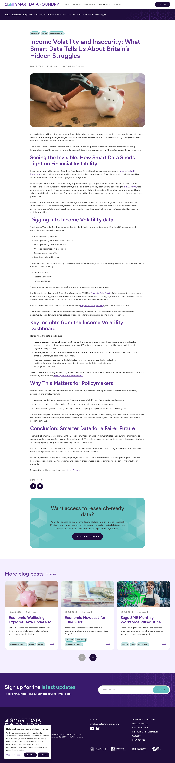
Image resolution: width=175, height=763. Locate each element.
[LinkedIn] (92, 729)
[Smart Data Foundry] (32, 4)
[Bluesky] (98, 729)
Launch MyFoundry (87, 536)
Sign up (161, 690)
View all (51, 574)
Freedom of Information (145, 732)
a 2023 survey (130, 186)
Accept (44, 755)
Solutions (88, 4)
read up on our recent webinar (68, 375)
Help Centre (138, 740)
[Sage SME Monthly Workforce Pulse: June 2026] (143, 615)
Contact (118, 4)
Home (66, 4)
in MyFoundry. (74, 470)
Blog (25, 14)
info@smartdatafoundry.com (104, 724)
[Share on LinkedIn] (33, 486)
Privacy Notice (140, 724)
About (76, 4)
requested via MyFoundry (92, 305)
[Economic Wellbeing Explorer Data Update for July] (31, 615)
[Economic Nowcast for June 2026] (87, 615)
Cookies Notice (140, 728)
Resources (103, 4)
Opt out (30, 755)
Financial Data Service (101, 293)
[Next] (93, 657)
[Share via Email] (40, 486)
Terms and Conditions (144, 720)
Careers (136, 736)
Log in (162, 4)
